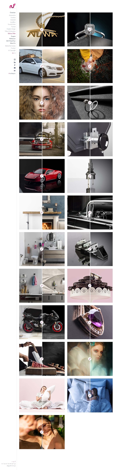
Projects (13, 36)
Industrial (12, 20)
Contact (13, 48)
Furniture (13, 17)
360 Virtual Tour (10, 41)
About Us (12, 43)
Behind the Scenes (10, 46)
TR (14, 53)
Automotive (12, 15)
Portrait (13, 27)
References (12, 39)
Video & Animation (10, 31)
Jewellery (12, 22)
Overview (12, 12)
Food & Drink (11, 24)
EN (13, 53)
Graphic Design (11, 29)
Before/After (11, 33)
